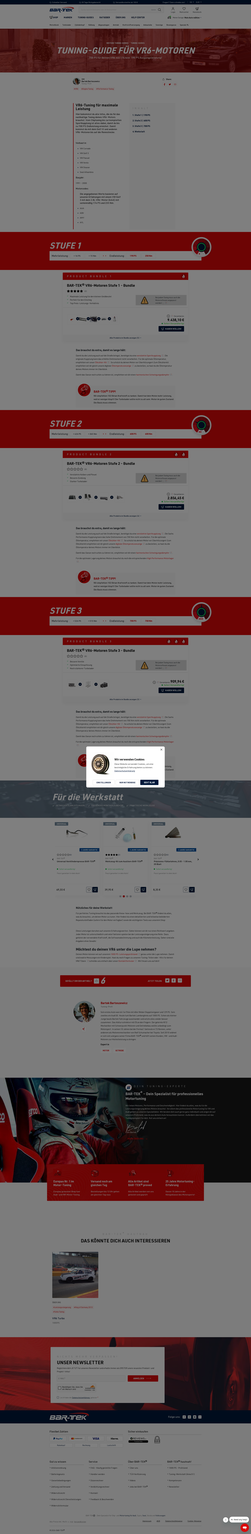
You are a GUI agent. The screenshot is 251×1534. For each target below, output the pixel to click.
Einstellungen (103, 782)
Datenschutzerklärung (124, 770)
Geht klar (149, 782)
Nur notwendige (127, 782)
